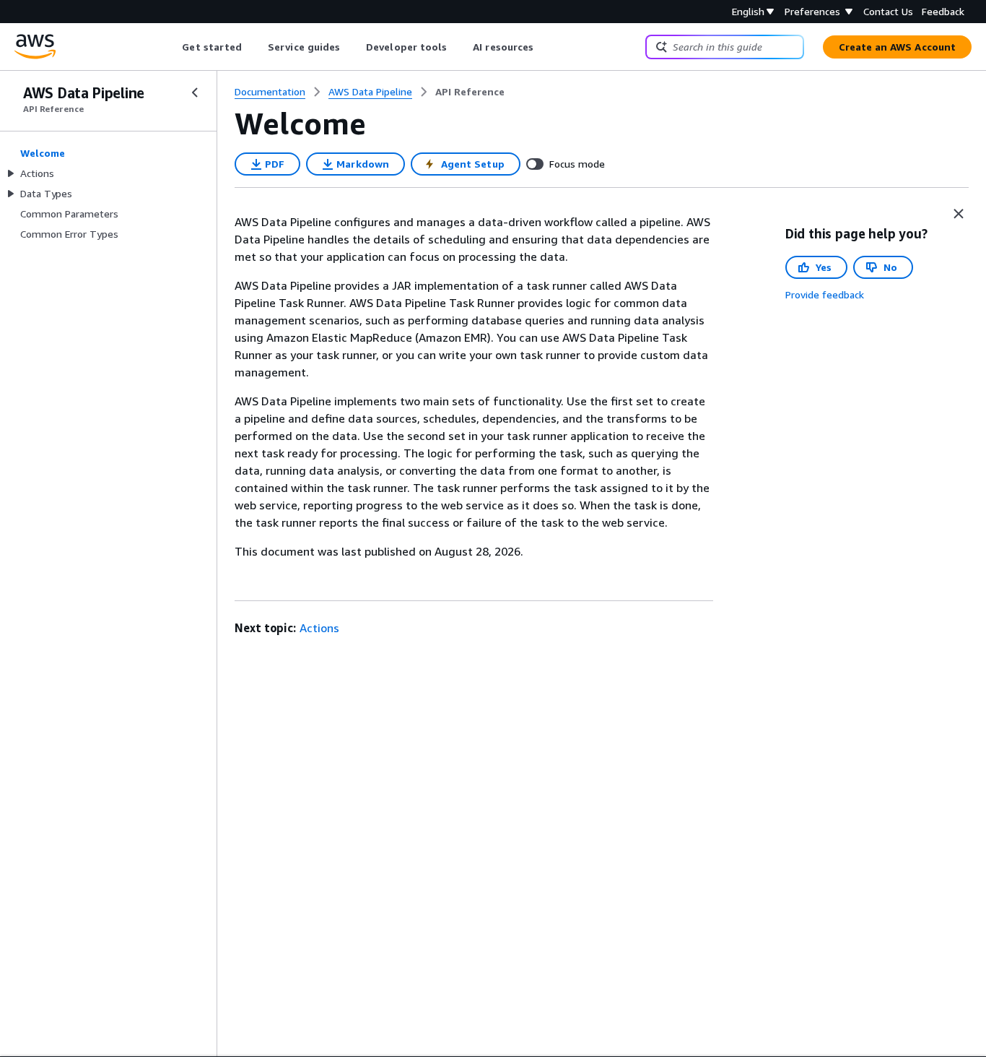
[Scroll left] (171, 47)
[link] (470, 92)
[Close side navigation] (195, 92)
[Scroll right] (545, 47)
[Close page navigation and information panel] (958, 213)
